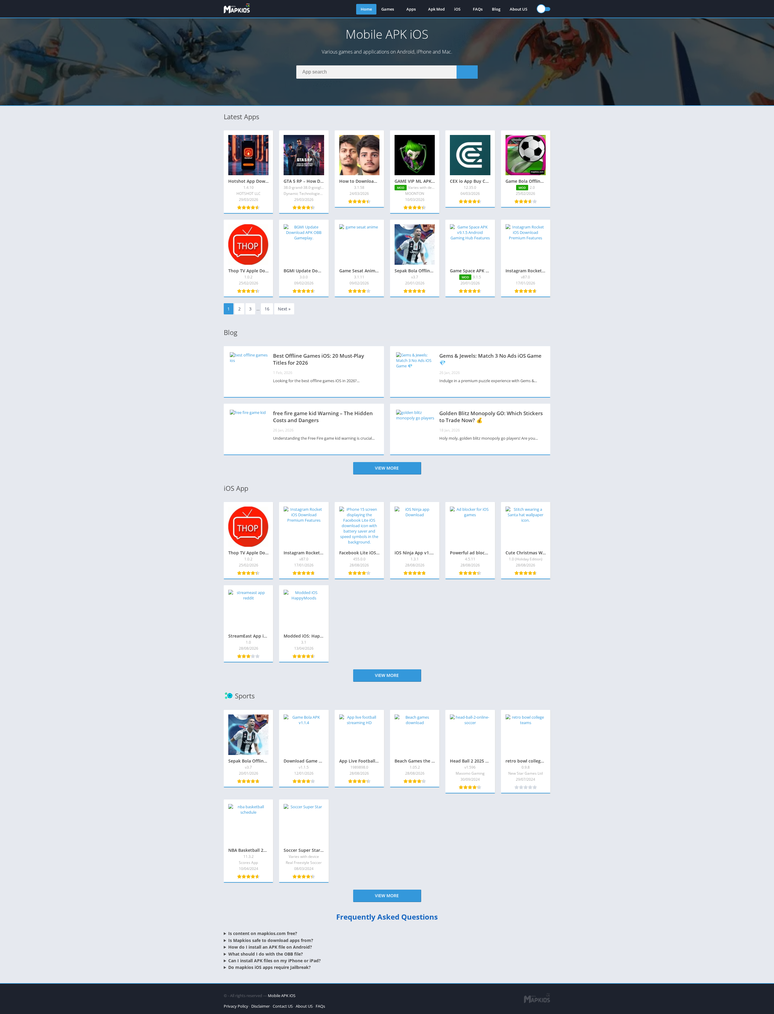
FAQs (478, 9)
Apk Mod (436, 9)
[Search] (467, 72)
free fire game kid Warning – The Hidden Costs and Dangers (323, 417)
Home (366, 9)
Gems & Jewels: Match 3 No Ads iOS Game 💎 (490, 359)
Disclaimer (260, 1006)
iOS (457, 9)
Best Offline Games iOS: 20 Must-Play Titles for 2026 (318, 359)
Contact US (283, 1006)
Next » (284, 309)
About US (518, 9)
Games (387, 9)
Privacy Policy (236, 1006)
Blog (496, 9)
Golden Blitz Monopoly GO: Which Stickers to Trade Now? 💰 (491, 417)
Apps (411, 9)
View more (387, 468)
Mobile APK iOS (281, 995)
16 (267, 309)
